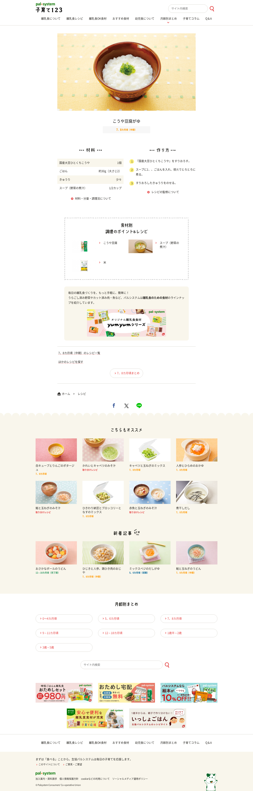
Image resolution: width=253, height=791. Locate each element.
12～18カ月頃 (113, 633)
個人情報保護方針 (68, 779)
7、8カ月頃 (174, 618)
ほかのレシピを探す (70, 361)
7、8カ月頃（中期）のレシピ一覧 (79, 353)
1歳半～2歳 (174, 633)
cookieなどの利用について (95, 779)
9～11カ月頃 (50, 633)
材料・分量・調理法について (93, 198)
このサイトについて (49, 764)
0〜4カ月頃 (49, 618)
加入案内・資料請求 (46, 779)
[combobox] (192, 8)
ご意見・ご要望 (73, 764)
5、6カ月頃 (112, 618)
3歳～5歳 (48, 647)
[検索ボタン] (211, 8)
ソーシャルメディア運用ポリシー (130, 779)
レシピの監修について (165, 192)
